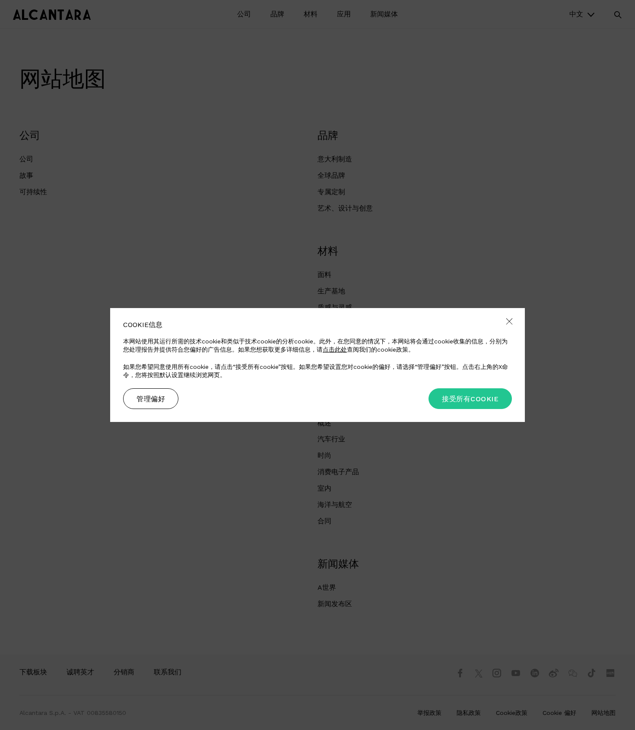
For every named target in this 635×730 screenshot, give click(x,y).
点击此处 (335, 349)
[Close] (509, 322)
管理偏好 (151, 399)
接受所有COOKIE (470, 399)
